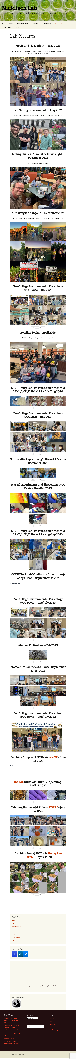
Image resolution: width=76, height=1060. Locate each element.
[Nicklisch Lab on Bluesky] (25, 954)
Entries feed (53, 1024)
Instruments (47, 23)
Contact (17, 27)
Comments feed (54, 1027)
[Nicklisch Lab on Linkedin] (20, 954)
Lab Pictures (58, 23)
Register (52, 1018)
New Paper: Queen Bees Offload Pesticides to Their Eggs (11, 1020)
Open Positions (6, 27)
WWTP (53, 757)
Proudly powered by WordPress (19, 1054)
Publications (36, 23)
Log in (51, 1021)
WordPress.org (54, 1030)
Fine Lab (18, 782)
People (11, 23)
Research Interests (22, 23)
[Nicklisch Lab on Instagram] (14, 954)
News (3, 23)
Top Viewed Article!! (9, 1038)
